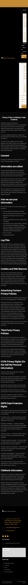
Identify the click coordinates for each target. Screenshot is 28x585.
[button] (23, 61)
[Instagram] (3, 536)
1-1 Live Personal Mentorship (25, 36)
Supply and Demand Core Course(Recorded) (25, 21)
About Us (23, 48)
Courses (23, 11)
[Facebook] (8, 536)
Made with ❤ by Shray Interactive (22, 582)
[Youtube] (5, 536)
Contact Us (23, 52)
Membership (24, 56)
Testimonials (23, 44)
